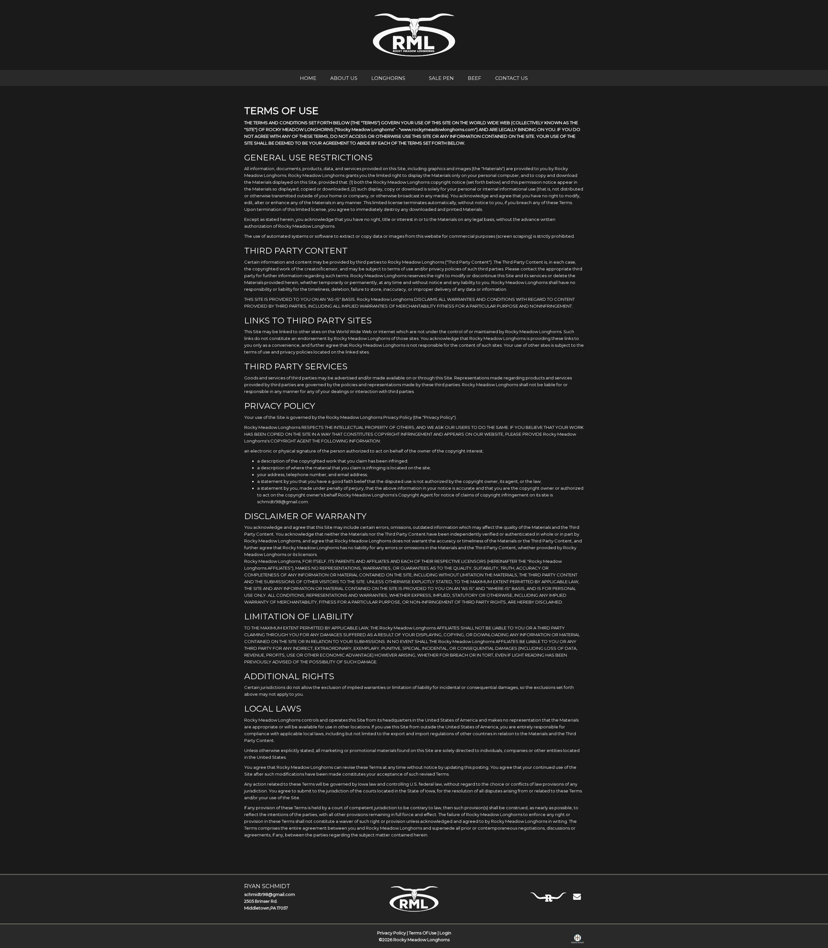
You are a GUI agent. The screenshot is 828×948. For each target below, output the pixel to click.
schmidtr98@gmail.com (269, 894)
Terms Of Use (423, 932)
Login (445, 932)
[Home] (414, 898)
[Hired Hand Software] (577, 940)
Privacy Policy (391, 932)
